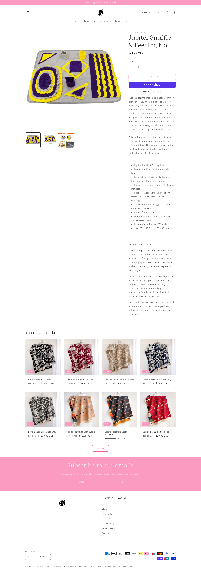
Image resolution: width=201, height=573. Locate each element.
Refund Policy (108, 519)
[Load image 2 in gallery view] (49, 140)
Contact (105, 533)
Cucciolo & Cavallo (39, 567)
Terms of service (96, 566)
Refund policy (69, 566)
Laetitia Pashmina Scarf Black (42, 379)
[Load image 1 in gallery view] (32, 140)
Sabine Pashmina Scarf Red (156, 432)
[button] (28, 13)
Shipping (132, 57)
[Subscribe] (122, 482)
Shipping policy (110, 566)
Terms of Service (109, 528)
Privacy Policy (108, 524)
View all (100, 448)
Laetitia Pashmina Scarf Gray (42, 432)
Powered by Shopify (53, 567)
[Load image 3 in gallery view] (66, 140)
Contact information (126, 566)
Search (105, 504)
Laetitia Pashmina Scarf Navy (157, 379)
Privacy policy (82, 566)
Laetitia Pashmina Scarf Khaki (119, 379)
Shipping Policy (109, 514)
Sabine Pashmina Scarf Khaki (80, 432)
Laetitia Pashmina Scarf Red (80, 379)
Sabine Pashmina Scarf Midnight (116, 433)
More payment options (152, 91)
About (104, 509)
